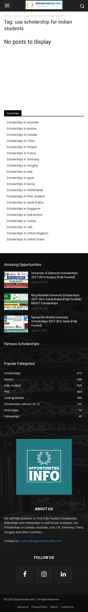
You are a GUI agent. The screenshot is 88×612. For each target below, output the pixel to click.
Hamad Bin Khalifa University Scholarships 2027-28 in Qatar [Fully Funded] (54, 321)
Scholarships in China (20, 141)
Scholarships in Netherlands (25, 190)
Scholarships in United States (26, 239)
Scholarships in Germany (23, 159)
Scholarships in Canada (22, 135)
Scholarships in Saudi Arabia (25, 202)
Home (7, 15)
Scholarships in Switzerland (24, 215)
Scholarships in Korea (21, 184)
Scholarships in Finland (21, 147)
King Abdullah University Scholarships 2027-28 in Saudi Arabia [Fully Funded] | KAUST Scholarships (56, 299)
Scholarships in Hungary (22, 165)
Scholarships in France (21, 153)
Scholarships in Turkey (21, 221)
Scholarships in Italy (20, 171)
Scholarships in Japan (20, 178)
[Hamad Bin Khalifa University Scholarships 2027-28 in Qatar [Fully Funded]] (16, 324)
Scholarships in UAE (20, 227)
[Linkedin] (63, 574)
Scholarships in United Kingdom (27, 233)
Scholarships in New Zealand (26, 196)
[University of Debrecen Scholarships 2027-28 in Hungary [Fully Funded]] (16, 279)
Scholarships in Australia (22, 122)
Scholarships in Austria (21, 128)
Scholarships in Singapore (23, 208)
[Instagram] (44, 574)
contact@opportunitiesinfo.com (41, 541)
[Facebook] (24, 574)
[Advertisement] (44, 75)
